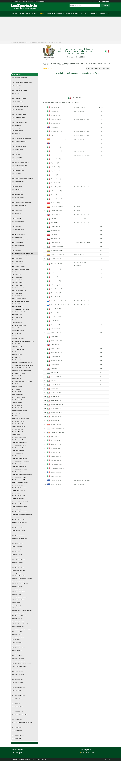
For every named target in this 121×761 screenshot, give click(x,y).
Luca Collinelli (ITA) (55, 384)
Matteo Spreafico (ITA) (56, 277)
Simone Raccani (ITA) (56, 258)
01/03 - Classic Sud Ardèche (18, 143)
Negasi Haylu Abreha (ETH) (57, 250)
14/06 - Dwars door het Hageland (19, 423)
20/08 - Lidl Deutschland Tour (18, 581)
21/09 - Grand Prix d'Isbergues (18, 674)
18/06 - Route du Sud (16, 434)
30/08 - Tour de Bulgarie (17, 607)
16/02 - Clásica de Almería (17, 119)
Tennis (28, 13)
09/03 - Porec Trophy (16, 173)
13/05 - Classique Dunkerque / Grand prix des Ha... (23, 341)
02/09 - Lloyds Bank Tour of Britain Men (20, 623)
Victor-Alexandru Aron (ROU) (57, 432)
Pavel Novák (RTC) (55, 238)
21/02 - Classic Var (16, 133)
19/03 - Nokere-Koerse (17, 186)
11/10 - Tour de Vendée (17, 719)
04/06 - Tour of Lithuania (17, 399)
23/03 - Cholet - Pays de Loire (18, 199)
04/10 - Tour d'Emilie (16, 701)
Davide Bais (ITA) (55, 111)
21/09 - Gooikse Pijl (16, 677)
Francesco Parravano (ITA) (57, 246)
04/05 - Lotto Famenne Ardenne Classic (20, 309)
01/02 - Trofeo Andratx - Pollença (19, 98)
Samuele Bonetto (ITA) (56, 348)
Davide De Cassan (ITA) (56, 151)
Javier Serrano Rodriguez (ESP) (58, 139)
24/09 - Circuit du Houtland (17, 679)
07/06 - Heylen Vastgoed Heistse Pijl (19, 410)
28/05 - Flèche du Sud (16, 378)
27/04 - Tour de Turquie (17, 293)
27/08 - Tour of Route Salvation (18, 599)
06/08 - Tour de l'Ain (16, 551)
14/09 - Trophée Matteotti (17, 655)
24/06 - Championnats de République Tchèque (22, 474)
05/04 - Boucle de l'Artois (17, 237)
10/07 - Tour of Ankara (16, 509)
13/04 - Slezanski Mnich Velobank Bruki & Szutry (22, 255)
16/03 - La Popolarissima (17, 183)
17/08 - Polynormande (16, 573)
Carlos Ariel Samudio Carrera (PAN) (59, 301)
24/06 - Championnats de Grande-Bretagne (21, 461)
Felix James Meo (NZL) (56, 480)
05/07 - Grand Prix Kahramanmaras (19, 487)
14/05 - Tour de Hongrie (17, 346)
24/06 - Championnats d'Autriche (19, 439)
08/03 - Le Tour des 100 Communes (19, 165)
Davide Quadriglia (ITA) (56, 360)
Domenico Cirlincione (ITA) (57, 468)
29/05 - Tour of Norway (17, 386)
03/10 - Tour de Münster (17, 698)
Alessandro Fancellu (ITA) (57, 198)
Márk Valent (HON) (55, 372)
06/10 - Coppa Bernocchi (17, 706)
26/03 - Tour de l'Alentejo (17, 210)
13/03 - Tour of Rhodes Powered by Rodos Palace (22, 178)
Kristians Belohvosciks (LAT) (57, 428)
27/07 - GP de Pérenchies (17, 533)
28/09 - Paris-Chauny (16, 690)
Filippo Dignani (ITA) (56, 416)
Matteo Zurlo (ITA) (55, 436)
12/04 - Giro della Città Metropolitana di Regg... (22, 253)
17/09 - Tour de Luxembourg (18, 658)
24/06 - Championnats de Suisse (19, 463)
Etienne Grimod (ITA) (56, 476)
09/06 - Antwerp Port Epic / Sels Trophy (20, 418)
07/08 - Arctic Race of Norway (18, 559)
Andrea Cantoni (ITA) (56, 159)
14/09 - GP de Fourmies (17, 653)
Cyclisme (41, 13)
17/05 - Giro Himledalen (17, 351)
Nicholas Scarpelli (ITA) (56, 340)
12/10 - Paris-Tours (16, 725)
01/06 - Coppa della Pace (17, 391)
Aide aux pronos (16, 1)
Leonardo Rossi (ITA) (56, 281)
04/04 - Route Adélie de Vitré (18, 229)
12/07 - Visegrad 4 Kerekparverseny (19, 511)
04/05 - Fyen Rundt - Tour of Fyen (19, 311)
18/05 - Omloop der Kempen (18, 359)
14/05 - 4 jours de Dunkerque (18, 349)
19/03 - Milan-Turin (16, 189)
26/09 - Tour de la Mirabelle (17, 682)
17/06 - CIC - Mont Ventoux (17, 429)
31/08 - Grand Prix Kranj (17, 618)
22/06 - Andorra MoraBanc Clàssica (19, 437)
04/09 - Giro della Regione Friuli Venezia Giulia (21, 629)
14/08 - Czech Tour (16, 565)
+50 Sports (102, 13)
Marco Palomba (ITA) (56, 147)
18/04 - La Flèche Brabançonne (18, 266)
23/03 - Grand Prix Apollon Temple (19, 205)
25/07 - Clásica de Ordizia (17, 527)
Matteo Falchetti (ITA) (56, 400)
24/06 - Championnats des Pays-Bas (20, 442)
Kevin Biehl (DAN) (55, 234)
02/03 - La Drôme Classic (17, 149)
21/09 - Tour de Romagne (17, 671)
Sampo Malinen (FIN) (56, 332)
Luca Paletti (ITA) (55, 218)
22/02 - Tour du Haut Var (17, 135)
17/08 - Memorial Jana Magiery (18, 575)
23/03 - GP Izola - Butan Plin (18, 197)
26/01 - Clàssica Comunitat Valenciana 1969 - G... (22, 82)
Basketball (59, 13)
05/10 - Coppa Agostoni (17, 703)
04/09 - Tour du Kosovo (17, 634)
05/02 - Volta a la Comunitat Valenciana (20, 106)
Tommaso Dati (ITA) (55, 194)
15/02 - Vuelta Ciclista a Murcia (18, 117)
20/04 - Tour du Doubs (16, 274)
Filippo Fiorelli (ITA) (55, 135)
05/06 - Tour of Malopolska (17, 407)
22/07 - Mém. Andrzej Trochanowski (19, 522)
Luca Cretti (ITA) (55, 175)
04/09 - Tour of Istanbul (17, 631)
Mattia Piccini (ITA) (55, 167)
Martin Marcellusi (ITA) (56, 119)
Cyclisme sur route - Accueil (19, 71)
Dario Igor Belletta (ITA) (56, 263)
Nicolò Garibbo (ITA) (55, 123)
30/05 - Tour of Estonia (16, 389)
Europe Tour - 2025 (16, 74)
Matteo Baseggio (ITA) (56, 285)
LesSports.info (17, 6)
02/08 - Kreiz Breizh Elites (17, 543)
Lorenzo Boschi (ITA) (56, 356)
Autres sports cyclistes (18, 743)
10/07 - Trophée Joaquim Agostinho (19, 506)
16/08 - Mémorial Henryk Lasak (18, 570)
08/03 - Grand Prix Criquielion (18, 159)
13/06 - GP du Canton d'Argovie (18, 421)
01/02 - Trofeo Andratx (16, 95)
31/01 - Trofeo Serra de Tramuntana (19, 90)
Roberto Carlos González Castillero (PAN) (60, 304)
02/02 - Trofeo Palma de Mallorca (19, 103)
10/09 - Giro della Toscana (17, 639)
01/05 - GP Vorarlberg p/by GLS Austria (20, 301)
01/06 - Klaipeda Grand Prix (18, 394)
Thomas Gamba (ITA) (56, 297)
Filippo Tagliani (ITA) (56, 182)
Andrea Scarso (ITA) (55, 440)
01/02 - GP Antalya (16, 93)
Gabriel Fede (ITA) (55, 312)
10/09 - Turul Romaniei (16, 642)
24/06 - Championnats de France (19, 471)
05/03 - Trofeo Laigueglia (17, 157)
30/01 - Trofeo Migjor (16, 87)
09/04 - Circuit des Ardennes (18, 245)
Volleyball (76, 13)
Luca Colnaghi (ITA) (55, 107)
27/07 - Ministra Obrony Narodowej (19, 538)
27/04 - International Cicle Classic (19, 290)
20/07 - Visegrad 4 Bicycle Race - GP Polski (21, 517)
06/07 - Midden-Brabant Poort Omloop (20, 501)
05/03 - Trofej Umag (16, 154)
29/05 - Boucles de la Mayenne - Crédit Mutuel (22, 381)
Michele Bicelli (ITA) (55, 226)
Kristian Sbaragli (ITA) (56, 186)
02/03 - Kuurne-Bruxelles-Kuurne (19, 146)
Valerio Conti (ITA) (55, 222)
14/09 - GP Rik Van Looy (17, 650)
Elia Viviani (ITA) (54, 380)
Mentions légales (17, 753)
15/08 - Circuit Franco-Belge (18, 567)
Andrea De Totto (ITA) (56, 444)
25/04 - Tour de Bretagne (17, 285)
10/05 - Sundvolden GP (17, 322)
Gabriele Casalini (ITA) (56, 392)
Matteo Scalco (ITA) (55, 242)
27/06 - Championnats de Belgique (19, 477)
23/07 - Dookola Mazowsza (17, 525)
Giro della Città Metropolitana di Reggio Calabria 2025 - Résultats (45, 42)
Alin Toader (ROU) (55, 388)
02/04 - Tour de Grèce (16, 226)
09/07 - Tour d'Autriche (16, 503)
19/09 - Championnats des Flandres (19, 666)
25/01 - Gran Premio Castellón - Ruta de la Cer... (22, 79)
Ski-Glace (84, 13)
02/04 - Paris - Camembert (17, 223)
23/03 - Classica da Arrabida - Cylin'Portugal (21, 202)
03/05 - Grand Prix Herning (17, 306)
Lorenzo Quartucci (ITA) (56, 155)
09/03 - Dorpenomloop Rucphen (18, 175)
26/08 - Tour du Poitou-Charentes (19, 591)
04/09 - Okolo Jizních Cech (17, 626)
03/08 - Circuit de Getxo (17, 546)
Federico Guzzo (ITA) (56, 269)
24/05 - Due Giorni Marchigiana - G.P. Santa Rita (22, 365)
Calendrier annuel (28, 1)
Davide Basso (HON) (55, 230)
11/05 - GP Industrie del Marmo (18, 335)
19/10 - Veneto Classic (16, 738)
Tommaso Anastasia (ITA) (57, 404)
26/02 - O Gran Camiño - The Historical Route (21, 138)
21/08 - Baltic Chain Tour (17, 586)
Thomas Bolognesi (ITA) (56, 464)
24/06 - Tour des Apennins (17, 453)
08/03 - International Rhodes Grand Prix (20, 162)
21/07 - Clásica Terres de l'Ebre (18, 519)
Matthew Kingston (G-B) (56, 143)
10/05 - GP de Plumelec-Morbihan (19, 325)
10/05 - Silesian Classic (17, 319)
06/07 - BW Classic (16, 493)
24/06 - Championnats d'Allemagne (19, 458)
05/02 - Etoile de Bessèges (17, 109)
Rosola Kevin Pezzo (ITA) (57, 273)
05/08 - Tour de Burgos (17, 549)
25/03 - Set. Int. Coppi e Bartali (18, 207)
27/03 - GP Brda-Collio (16, 215)
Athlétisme (93, 13)
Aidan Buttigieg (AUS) (56, 484)
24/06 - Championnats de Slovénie (19, 445)
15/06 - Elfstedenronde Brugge (18, 426)
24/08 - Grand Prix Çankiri (17, 589)
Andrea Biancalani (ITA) (56, 376)
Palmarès (97, 68)
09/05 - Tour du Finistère (17, 317)
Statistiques (89, 68)
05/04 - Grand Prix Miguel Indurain (19, 231)
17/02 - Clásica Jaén (16, 125)
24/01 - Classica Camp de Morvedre (19, 77)
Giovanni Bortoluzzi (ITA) (57, 289)
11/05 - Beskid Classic (16, 327)
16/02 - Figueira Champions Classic (19, 122)
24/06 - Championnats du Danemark (19, 469)
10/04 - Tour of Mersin (16, 250)
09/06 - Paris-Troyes (16, 415)
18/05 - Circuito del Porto (17, 357)
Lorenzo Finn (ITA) (55, 115)
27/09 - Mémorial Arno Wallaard (18, 685)
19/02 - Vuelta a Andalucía (17, 130)
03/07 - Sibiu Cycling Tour (17, 485)
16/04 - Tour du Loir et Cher (18, 261)
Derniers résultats (40, 1)
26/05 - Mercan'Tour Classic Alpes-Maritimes (21, 370)
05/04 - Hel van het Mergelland (18, 234)
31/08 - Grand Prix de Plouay (18, 613)
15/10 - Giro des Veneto (17, 730)
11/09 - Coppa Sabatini (16, 645)
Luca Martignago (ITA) (56, 460)
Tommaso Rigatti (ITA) (56, 293)
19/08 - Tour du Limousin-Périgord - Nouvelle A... (22, 578)
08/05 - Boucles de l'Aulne (17, 314)
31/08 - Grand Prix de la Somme (19, 621)
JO (108, 13)
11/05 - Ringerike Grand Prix (18, 330)
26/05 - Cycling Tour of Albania (18, 373)
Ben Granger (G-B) (55, 127)
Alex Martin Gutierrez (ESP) (57, 206)
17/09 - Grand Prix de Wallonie (18, 661)
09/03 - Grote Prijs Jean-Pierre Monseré (20, 167)
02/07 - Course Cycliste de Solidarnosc (20, 482)
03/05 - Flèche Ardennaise (17, 303)
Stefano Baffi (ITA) (55, 420)
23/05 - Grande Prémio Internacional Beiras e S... (22, 362)
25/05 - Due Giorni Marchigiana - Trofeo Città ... (22, 367)
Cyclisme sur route (23, 42)
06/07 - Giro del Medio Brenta (18, 498)
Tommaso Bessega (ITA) (56, 179)
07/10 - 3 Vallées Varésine (17, 711)
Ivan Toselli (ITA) (55, 320)
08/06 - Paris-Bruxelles (17, 413)
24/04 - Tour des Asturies (17, 282)
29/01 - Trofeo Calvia (16, 85)
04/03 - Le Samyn (15, 151)
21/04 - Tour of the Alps (17, 277)
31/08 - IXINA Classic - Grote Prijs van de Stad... (22, 610)
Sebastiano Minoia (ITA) (56, 412)
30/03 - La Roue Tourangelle (18, 221)
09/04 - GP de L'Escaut (17, 247)
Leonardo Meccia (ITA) (56, 456)
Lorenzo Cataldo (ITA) (56, 448)
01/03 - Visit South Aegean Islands (19, 141)
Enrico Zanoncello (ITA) (56, 131)
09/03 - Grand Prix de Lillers (18, 170)
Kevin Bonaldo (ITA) (55, 328)
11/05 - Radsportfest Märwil (17, 338)
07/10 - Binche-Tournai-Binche (18, 709)
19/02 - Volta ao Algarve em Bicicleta (19, 127)
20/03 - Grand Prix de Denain (18, 191)
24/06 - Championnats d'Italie (18, 450)
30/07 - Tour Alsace (16, 541)
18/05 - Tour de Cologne (17, 354)
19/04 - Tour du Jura (16, 271)
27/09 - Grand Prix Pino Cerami (18, 687)
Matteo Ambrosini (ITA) (56, 190)
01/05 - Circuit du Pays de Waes (19, 298)
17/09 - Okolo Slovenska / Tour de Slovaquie (21, 663)
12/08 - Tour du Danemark (17, 562)
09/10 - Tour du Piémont (17, 717)
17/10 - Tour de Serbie (16, 733)
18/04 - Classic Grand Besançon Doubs (20, 269)
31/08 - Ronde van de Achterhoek (19, 615)
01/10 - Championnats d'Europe (18, 695)
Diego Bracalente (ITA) (56, 171)
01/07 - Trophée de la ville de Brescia (20, 479)
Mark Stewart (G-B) (55, 214)
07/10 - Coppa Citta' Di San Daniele (19, 714)
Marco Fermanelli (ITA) (56, 316)
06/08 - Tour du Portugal (17, 554)
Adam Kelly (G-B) (55, 344)
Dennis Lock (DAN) (55, 202)
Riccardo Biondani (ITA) (56, 352)
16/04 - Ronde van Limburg (17, 263)
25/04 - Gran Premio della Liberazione (20, 287)
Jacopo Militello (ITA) (56, 336)
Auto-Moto (50, 13)
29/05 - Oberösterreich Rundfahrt (19, 383)
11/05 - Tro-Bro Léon (16, 333)
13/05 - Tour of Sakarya (17, 343)
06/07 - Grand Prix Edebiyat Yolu (19, 495)
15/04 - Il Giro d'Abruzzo (17, 258)
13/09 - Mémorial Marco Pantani (18, 647)
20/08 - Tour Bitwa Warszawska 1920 (20, 583)
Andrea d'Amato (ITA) (56, 308)
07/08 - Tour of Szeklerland (17, 557)
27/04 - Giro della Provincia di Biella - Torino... (21, 295)
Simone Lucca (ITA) (55, 324)
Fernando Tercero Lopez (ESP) (58, 254)
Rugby (34, 13)
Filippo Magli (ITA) (55, 163)
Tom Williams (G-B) (55, 368)
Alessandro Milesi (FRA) (56, 472)
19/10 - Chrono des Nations (18, 735)
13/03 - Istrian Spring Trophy (18, 181)
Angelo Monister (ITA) (56, 408)
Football (20, 13)
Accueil (14, 13)
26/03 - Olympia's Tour (16, 213)
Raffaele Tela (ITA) (55, 396)
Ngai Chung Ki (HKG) (56, 424)
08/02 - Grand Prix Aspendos (18, 111)
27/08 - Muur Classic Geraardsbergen (20, 597)
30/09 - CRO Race (16, 693)
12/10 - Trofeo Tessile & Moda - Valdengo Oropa (22, 722)
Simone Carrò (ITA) (55, 452)
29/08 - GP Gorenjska (16, 602)
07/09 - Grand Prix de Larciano (18, 637)
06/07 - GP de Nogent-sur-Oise (18, 490)
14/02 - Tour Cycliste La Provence (19, 114)
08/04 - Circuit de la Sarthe (17, 242)
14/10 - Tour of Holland (16, 727)
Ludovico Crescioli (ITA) (56, 210)
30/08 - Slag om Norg (16, 605)
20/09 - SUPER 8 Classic (17, 669)
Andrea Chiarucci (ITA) (56, 364)
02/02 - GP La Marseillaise (17, 101)
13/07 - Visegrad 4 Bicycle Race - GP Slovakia (22, 514)
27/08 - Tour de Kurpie (16, 594)
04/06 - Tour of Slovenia (17, 402)
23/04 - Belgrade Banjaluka (17, 279)
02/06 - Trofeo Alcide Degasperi (18, 397)
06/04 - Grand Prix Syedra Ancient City (20, 239)
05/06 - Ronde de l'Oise (17, 405)
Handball (67, 13)
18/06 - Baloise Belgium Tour (18, 431)
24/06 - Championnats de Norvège (19, 455)
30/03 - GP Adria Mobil (16, 218)
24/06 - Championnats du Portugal (19, 466)
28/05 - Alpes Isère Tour (17, 375)
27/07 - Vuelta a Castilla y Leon (18, 535)
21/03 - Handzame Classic (17, 194)
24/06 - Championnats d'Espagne (19, 447)
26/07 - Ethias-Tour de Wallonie (18, 530)
